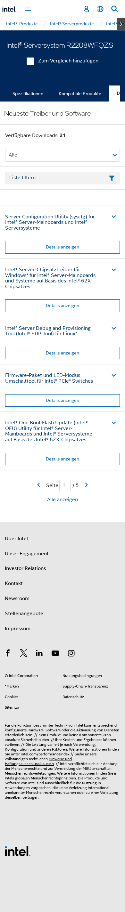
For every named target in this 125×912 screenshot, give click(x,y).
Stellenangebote (24, 613)
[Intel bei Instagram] (71, 654)
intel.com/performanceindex (45, 754)
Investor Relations (25, 568)
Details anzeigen (62, 247)
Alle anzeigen (62, 499)
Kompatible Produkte (80, 93)
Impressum (17, 628)
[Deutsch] (100, 9)
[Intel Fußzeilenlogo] (17, 851)
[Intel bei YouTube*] (55, 654)
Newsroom (17, 598)
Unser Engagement (27, 553)
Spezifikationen (28, 93)
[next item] (121, 24)
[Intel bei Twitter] (23, 654)
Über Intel (16, 538)
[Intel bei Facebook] (7, 654)
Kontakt (14, 583)
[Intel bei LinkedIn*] (39, 654)
